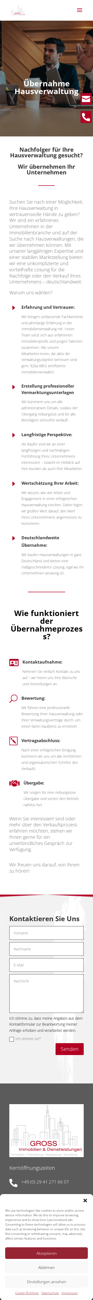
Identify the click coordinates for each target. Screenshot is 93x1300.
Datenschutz (50, 1293)
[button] (85, 1200)
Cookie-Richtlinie (27, 1293)
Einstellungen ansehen (46, 1281)
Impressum (69, 1293)
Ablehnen (46, 1267)
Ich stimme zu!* (28, 1038)
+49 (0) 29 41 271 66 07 (45, 1182)
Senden (70, 1048)
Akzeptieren (46, 1253)
